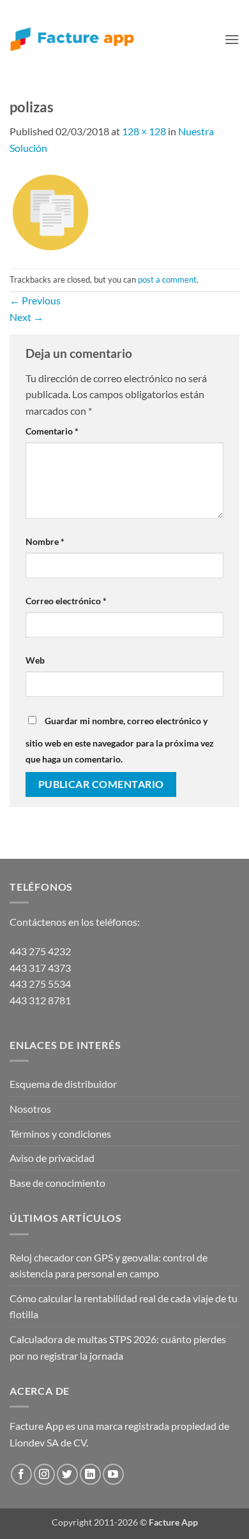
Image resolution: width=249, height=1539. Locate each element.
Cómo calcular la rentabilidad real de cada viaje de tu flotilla (124, 1306)
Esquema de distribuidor (63, 1084)
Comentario (52, 431)
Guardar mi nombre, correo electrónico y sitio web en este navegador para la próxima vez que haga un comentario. (120, 740)
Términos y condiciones (60, 1133)
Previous (35, 300)
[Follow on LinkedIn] (90, 1474)
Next (26, 317)
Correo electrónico (66, 600)
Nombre (45, 541)
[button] (231, 39)
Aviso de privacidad (52, 1158)
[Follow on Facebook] (21, 1474)
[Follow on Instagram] (44, 1474)
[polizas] (50, 211)
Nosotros (30, 1109)
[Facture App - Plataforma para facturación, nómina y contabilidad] (72, 39)
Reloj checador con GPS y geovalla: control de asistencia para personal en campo (108, 1265)
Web (35, 660)
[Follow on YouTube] (113, 1474)
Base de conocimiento (57, 1183)
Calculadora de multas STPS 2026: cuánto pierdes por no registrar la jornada (118, 1347)
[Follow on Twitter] (67, 1474)
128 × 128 (144, 131)
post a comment (167, 279)
